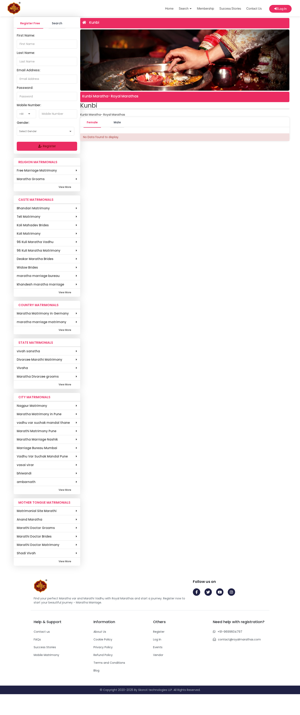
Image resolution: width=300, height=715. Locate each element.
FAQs (37, 639)
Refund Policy (103, 655)
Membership (205, 8)
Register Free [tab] (30, 23)
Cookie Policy (102, 639)
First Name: (26, 35)
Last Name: (26, 53)
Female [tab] (92, 122)
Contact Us (254, 8)
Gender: (23, 122)
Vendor (158, 655)
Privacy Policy (103, 647)
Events (157, 647)
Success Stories (230, 8)
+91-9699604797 (230, 632)
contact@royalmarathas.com (239, 639)
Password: (25, 88)
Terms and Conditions (109, 663)
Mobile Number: (29, 105)
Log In (282, 9)
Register (49, 146)
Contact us (42, 632)
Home (169, 8)
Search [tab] (57, 23)
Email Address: (28, 70)
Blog (96, 670)
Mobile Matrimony (46, 655)
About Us (99, 632)
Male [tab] (117, 122)
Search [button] (184, 8)
